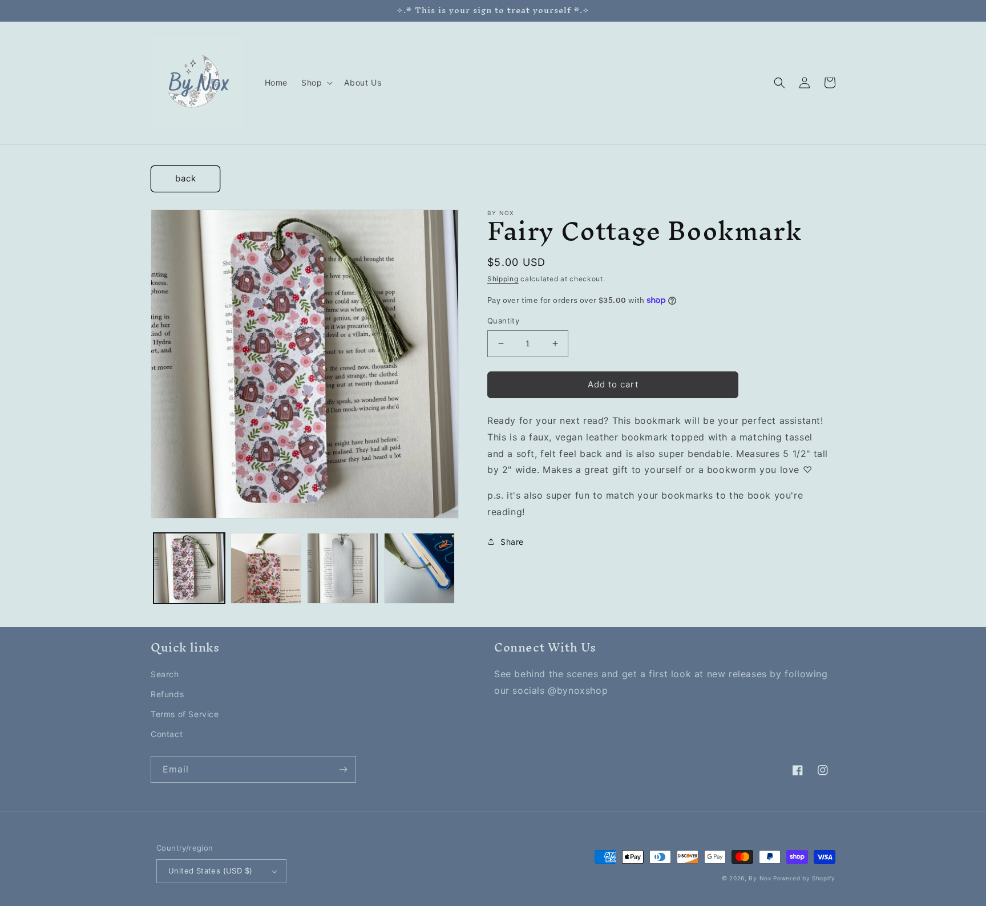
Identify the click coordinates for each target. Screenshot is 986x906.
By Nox (760, 878)
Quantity (503, 320)
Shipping (503, 278)
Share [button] (512, 542)
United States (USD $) (210, 870)
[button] (315, 83)
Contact (167, 734)
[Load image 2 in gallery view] (266, 568)
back (185, 178)
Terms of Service (185, 714)
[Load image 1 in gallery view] (189, 568)
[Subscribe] (342, 769)
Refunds (167, 694)
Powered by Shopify (804, 878)
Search (165, 674)
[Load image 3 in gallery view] (342, 568)
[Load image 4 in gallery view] (419, 568)
